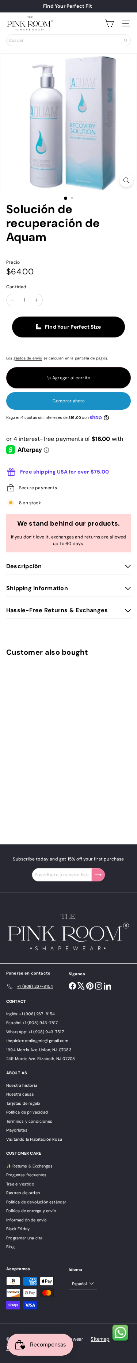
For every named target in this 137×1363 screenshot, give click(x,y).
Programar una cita (24, 1237)
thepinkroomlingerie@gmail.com (37, 1040)
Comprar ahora (69, 401)
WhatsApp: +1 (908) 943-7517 (35, 1031)
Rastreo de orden (23, 1192)
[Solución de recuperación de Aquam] (52, 746)
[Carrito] (109, 23)
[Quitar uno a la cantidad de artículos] (12, 300)
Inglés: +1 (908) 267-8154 (30, 1013)
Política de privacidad (27, 1112)
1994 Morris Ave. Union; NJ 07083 (39, 1049)
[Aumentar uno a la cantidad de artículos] (36, 300)
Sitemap (100, 1339)
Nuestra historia (21, 1085)
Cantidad (16, 287)
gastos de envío (28, 358)
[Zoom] (126, 180)
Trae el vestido (20, 1184)
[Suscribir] (98, 874)
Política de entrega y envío (31, 1210)
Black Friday (18, 1228)
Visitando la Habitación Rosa (34, 1139)
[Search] (126, 40)
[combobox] (68, 40)
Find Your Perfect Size (73, 327)
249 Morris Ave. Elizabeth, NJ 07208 (40, 1058)
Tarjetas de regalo (23, 1103)
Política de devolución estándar (36, 1202)
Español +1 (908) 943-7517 (32, 1022)
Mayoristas (16, 1130)
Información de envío (26, 1220)
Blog (10, 1246)
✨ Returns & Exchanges (29, 1166)
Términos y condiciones (29, 1121)
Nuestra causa (20, 1094)
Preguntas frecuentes (26, 1174)
